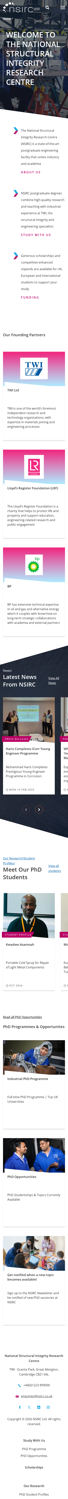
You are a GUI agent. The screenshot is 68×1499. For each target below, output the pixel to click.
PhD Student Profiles (34, 1494)
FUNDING (30, 297)
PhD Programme (34, 1449)
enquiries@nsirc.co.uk (36, 1396)
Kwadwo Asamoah (20, 944)
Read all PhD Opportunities (22, 1017)
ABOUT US (31, 172)
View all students (54, 868)
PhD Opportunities (34, 1456)
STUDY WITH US (36, 235)
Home (7, 18)
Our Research (34, 1486)
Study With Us (34, 1440)
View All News (53, 680)
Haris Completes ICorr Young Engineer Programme (28, 751)
